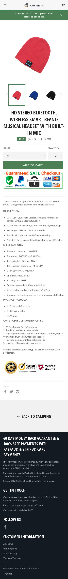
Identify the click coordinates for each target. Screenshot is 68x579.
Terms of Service (12, 558)
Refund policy (10, 548)
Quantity (53, 148)
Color (6, 148)
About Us (8, 543)
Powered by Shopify (30, 568)
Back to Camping (35, 416)
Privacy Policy (10, 553)
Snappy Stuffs (15, 568)
